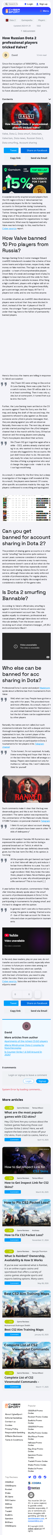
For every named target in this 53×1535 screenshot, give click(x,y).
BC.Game (9, 1496)
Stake (7, 1493)
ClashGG (8, 1507)
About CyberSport (13, 1414)
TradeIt (8, 1511)
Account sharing (28, 142)
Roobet (8, 1489)
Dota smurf (24, 133)
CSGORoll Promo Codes (35, 1411)
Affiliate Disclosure (13, 1436)
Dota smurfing (10, 142)
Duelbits (9, 1515)
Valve (5, 133)
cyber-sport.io (35, 1528)
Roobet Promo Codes (38, 1417)
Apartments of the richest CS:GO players (26, 1041)
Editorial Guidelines (13, 1418)
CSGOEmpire (10, 1485)
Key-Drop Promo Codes (35, 1450)
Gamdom (9, 1518)
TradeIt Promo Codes (38, 1461)
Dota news (19, 138)
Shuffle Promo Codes (37, 1433)
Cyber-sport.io (9, 228)
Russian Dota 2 (35, 138)
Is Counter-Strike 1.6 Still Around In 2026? (23, 1053)
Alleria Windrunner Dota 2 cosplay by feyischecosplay (24, 1046)
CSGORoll (9, 1482)
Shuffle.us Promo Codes (36, 1437)
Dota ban (36, 133)
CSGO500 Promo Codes (35, 1427)
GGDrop (8, 1504)
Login (29, 1081)
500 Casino (10, 1500)
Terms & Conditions (14, 1440)
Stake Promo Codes (37, 1465)
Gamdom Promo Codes (35, 1456)
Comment (14, 1139)
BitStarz (9, 1522)
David (15, 55)
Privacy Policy (11, 1429)
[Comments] (37, 994)
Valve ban (7, 138)
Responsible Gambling (15, 1432)
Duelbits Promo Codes (35, 1421)
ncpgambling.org (35, 1521)
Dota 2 (12, 133)
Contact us (10, 1421)
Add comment (29, 31)
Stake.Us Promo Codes (35, 1469)
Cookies (8, 1425)
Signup (42, 1081)
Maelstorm (45, 688)
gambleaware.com (36, 1518)
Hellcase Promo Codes (35, 1443)
